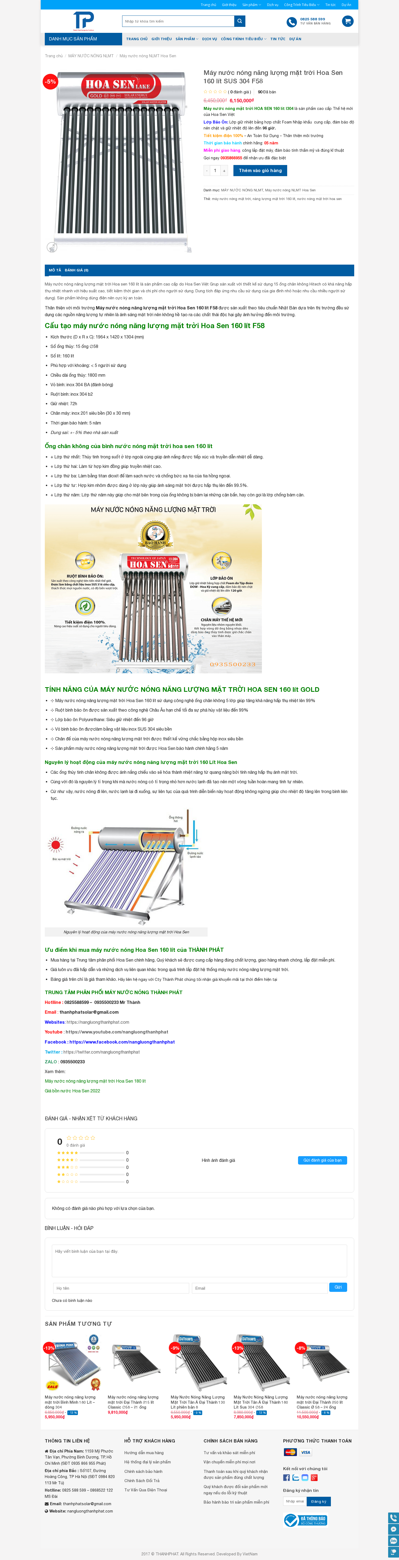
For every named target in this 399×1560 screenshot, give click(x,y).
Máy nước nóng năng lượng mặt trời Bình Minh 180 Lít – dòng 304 (70, 1402)
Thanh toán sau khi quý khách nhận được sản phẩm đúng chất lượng (236, 1474)
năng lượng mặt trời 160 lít (274, 199)
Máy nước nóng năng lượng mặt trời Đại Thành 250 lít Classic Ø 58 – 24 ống (322, 1402)
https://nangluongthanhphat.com (98, 1022)
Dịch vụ (272, 4)
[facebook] (286, 1477)
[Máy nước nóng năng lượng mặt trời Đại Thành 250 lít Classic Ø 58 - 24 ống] (325, 1362)
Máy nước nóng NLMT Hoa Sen (148, 56)
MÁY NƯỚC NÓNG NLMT (91, 56)
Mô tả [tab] (55, 270)
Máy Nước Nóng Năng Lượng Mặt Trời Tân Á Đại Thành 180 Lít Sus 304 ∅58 (261, 1402)
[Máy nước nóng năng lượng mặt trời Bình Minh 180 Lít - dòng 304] (73, 1362)
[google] (314, 1477)
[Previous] (45, 1381)
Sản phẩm (250, 4)
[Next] (354, 1381)
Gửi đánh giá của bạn (322, 1160)
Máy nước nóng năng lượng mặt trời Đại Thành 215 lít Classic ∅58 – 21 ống (133, 1402)
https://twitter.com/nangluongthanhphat (102, 1051)
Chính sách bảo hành (143, 1471)
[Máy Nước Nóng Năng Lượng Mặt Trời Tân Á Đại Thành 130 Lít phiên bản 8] (199, 1362)
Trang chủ (208, 4)
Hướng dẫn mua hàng (144, 1452)
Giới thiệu (229, 4)
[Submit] (239, 21)
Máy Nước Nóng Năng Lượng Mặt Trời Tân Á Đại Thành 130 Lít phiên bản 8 (198, 1402)
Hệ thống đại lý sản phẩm (147, 1462)
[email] (305, 1477)
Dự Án (346, 4)
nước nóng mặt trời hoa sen (319, 199)
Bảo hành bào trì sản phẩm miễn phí (236, 1502)
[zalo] (295, 1477)
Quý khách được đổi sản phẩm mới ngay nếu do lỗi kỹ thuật (235, 1489)
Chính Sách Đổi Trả (141, 1480)
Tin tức (330, 4)
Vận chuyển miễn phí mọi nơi (229, 1462)
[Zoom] (52, 247)
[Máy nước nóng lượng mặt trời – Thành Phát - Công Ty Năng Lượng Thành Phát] (83, 21)
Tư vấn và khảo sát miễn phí (229, 1452)
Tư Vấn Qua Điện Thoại (145, 1490)
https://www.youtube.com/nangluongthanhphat (117, 1031)
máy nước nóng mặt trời (231, 199)
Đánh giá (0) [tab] (76, 270)
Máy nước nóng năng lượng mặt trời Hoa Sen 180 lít (95, 1081)
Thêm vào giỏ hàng (260, 170)
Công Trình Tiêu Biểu (300, 4)
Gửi (338, 1287)
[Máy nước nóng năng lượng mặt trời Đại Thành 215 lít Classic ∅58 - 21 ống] (136, 1362)
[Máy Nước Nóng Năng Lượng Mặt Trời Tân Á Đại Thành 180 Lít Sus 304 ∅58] (262, 1362)
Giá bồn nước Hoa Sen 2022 (72, 1090)
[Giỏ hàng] (348, 21)
